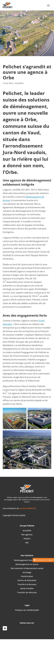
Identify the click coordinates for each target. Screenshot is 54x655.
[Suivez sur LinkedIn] (5, 628)
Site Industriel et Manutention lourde (27, 568)
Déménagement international (27, 560)
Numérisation (27, 576)
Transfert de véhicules (27, 592)
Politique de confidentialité (27, 610)
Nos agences (27, 534)
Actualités (27, 530)
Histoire (27, 538)
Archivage (27, 572)
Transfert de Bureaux (27, 584)
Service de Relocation (27, 580)
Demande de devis (44, 560)
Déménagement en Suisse (26, 564)
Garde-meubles (27, 588)
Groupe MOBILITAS (27, 508)
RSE (27, 542)
